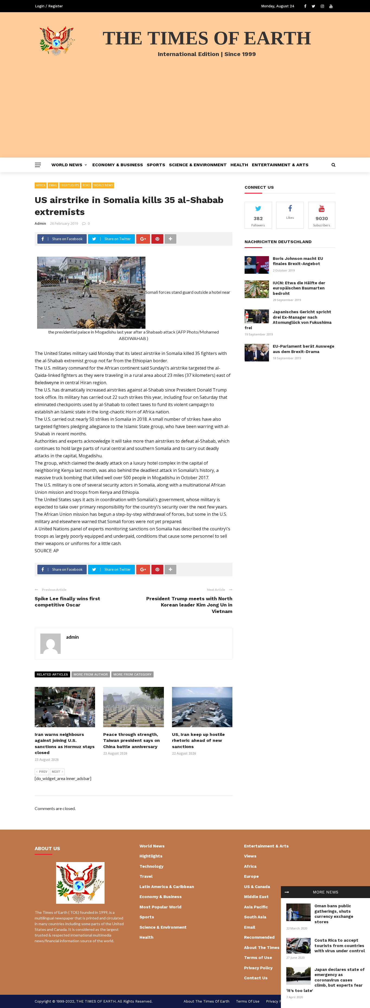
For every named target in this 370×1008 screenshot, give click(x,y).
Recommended (259, 937)
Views (250, 856)
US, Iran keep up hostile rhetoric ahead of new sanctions (198, 740)
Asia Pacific (256, 907)
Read (86, 185)
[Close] (287, 892)
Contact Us (256, 978)
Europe (251, 876)
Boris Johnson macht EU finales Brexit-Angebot (298, 261)
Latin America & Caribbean (166, 886)
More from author (91, 674)
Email (53, 185)
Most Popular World (160, 907)
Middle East (256, 896)
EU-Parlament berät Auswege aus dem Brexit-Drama (303, 349)
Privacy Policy (258, 967)
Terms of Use (258, 957)
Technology (151, 866)
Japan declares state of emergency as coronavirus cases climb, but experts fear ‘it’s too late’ (325, 980)
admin (40, 223)
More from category (132, 674)
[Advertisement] (185, 117)
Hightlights (70, 185)
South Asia (255, 917)
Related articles (52, 674)
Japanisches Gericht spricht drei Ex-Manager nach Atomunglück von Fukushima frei (288, 319)
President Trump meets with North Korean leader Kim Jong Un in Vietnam (189, 605)
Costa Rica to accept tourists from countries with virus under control (339, 945)
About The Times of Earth (271, 947)
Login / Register (49, 6)
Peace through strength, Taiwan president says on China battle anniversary (131, 740)
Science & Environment (198, 164)
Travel (145, 876)
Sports (156, 164)
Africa (40, 185)
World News (66, 164)
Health (239, 164)
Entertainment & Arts (280, 164)
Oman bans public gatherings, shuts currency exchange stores (333, 913)
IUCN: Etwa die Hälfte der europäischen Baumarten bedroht (299, 288)
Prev (43, 772)
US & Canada (257, 886)
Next (56, 772)
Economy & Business (117, 164)
